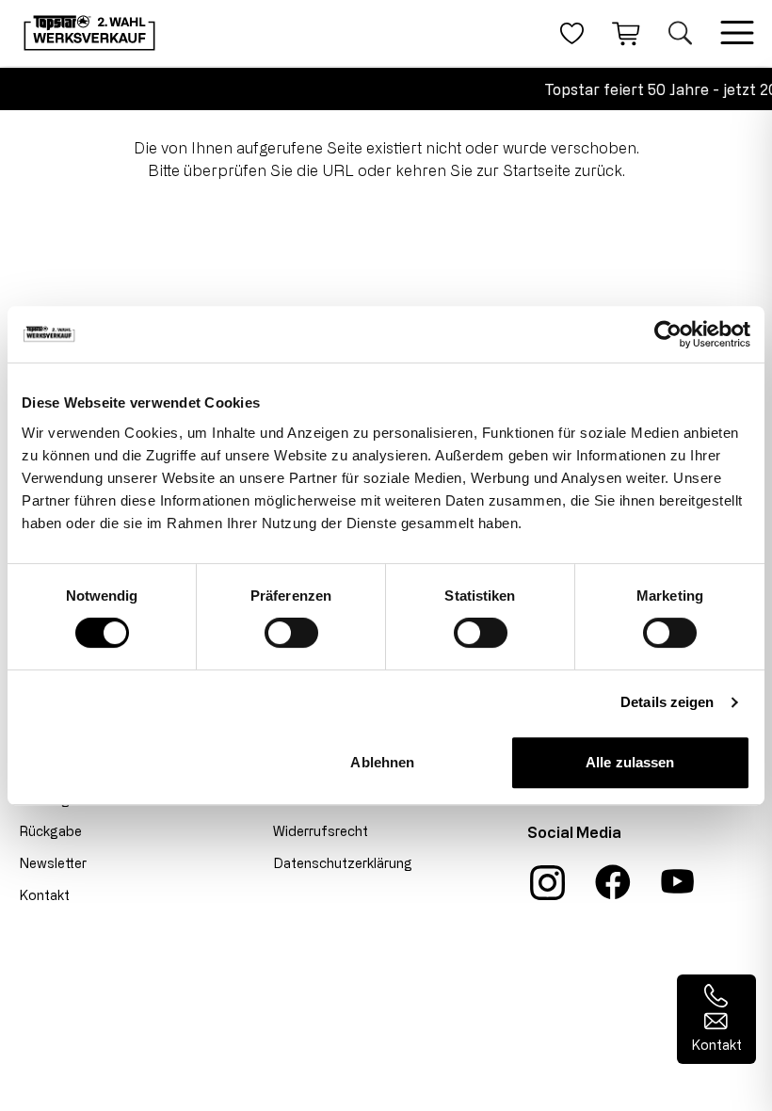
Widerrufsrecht (320, 831)
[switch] (291, 633)
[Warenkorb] (626, 33)
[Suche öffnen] (680, 33)
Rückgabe (50, 831)
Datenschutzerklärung (342, 863)
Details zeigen (667, 702)
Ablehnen (382, 762)
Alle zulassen (630, 762)
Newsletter (53, 863)
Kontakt (44, 895)
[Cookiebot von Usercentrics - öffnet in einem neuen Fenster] (668, 334)
